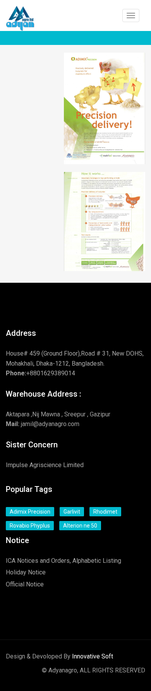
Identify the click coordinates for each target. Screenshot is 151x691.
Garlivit (71, 512)
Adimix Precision (30, 512)
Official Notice (25, 584)
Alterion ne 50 (80, 526)
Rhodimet (105, 512)
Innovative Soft (92, 656)
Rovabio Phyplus (30, 526)
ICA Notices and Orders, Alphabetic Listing (63, 560)
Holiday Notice (26, 572)
